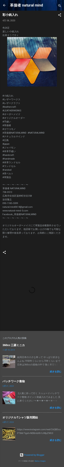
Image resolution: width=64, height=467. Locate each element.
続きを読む (56, 371)
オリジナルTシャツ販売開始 (20, 417)
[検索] (60, 6)
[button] (60, 15)
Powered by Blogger (33, 455)
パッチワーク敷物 (13, 381)
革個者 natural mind (26, 5)
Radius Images (40, 461)
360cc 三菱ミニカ (15, 345)
